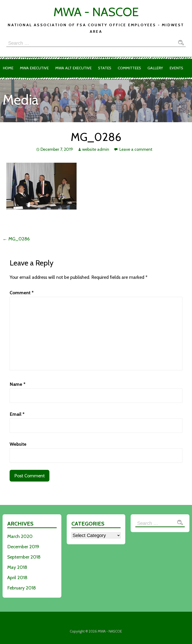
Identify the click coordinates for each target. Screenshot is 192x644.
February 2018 (21, 588)
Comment (22, 292)
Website (18, 444)
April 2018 (17, 577)
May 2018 (17, 567)
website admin (95, 149)
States (104, 68)
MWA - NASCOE (96, 11)
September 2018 (24, 557)
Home (8, 68)
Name (18, 384)
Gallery (155, 68)
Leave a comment (135, 149)
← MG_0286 (16, 239)
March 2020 (20, 536)
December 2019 (23, 546)
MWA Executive (34, 68)
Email (17, 414)
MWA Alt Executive (73, 68)
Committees (129, 68)
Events (176, 68)
